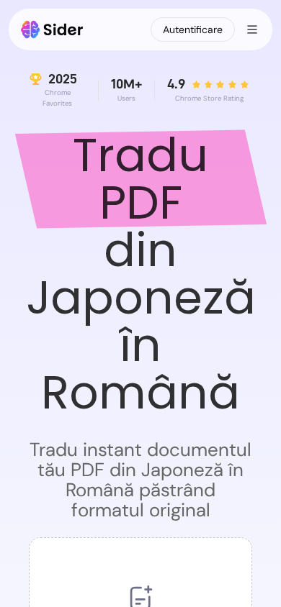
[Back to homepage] (52, 29)
